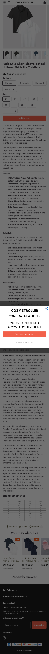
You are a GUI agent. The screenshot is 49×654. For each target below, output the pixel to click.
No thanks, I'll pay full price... (24, 342)
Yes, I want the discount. (24, 334)
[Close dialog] (46, 308)
